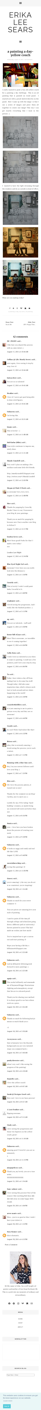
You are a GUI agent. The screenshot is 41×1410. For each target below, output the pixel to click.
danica (10, 823)
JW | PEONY (12, 341)
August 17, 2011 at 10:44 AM (17, 352)
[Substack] (27, 1303)
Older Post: (29, 323)
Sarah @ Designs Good (16, 1094)
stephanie (11, 601)
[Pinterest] (14, 1303)
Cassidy (10, 582)
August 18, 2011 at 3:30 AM (17, 1031)
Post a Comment (11, 1245)
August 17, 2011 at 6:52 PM (17, 733)
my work (22, 311)
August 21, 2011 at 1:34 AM (17, 1181)
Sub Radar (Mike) (14, 442)
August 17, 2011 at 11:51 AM (17, 453)
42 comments (28, 59)
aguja (9, 978)
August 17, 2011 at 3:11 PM (17, 611)
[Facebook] (9, 1303)
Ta (8, 674)
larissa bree (12, 378)
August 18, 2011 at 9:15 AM (17, 1117)
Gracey (10, 878)
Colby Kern (11, 653)
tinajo (9, 427)
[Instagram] (18, 1303)
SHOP (20, 1323)
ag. (8, 619)
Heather (10, 393)
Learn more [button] (7, 1401)
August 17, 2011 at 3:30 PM (17, 627)
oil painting (29, 311)
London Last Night (14, 552)
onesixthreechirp (14, 863)
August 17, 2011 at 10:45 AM (17, 385)
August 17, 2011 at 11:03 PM (17, 871)
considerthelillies (14, 705)
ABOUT (20, 1327)
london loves (12, 537)
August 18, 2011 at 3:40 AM (17, 1053)
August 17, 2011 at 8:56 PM (17, 816)
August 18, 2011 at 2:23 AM (17, 971)
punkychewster (13, 1060)
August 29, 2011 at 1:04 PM (17, 1206)
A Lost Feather (13, 1109)
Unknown (11, 412)
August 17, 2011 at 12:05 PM (17, 480)
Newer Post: (10, 323)
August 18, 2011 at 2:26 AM (17, 1007)
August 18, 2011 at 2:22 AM (17, 952)
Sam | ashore (12, 1189)
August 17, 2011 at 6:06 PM (17, 666)
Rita (9, 781)
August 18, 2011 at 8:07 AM (17, 1086)
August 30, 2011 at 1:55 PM (17, 1224)
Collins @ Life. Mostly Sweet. (19, 359)
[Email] (32, 1303)
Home (20, 1319)
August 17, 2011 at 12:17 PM (17, 529)
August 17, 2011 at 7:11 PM (17, 755)
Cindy (9, 1125)
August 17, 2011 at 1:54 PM (17, 575)
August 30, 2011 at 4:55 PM (17, 1239)
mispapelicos (12, 1168)
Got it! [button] (6, 1406)
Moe (9, 503)
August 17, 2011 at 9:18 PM (17, 837)
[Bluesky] (23, 1303)
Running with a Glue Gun (17, 763)
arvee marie (12, 1213)
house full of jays (14, 634)
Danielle (10, 1079)
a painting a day (13, 311)
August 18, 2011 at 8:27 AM (17, 1102)
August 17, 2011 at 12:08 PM (17, 496)
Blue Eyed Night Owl (15, 564)
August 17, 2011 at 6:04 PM (17, 645)
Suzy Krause (12, 1232)
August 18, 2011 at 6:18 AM (17, 1071)
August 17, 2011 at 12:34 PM (17, 556)
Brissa (9, 741)
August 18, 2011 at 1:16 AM (17, 889)
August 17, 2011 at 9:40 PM (17, 855)
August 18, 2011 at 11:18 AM (17, 1138)
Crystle (10, 726)
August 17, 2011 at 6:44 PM (17, 718)
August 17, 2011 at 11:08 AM (17, 434)
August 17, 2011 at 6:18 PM (17, 697)
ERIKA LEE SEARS (20, 22)
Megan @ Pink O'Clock (16, 488)
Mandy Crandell (13, 461)
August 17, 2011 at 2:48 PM (17, 593)
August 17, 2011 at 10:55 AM (17, 419)
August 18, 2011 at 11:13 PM (17, 1160)
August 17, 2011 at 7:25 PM (17, 773)
